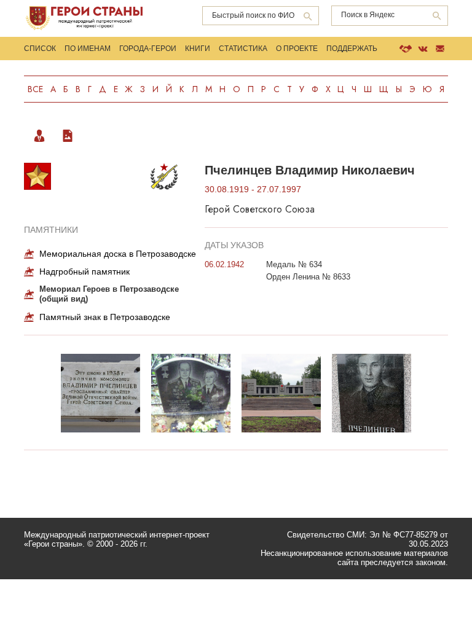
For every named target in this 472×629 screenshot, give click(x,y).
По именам (88, 48)
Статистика (243, 48)
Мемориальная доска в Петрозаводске (117, 254)
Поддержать (351, 48)
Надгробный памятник (84, 271)
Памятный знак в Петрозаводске (104, 317)
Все (35, 89)
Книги (197, 48)
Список (40, 48)
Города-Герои (147, 48)
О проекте (297, 48)
